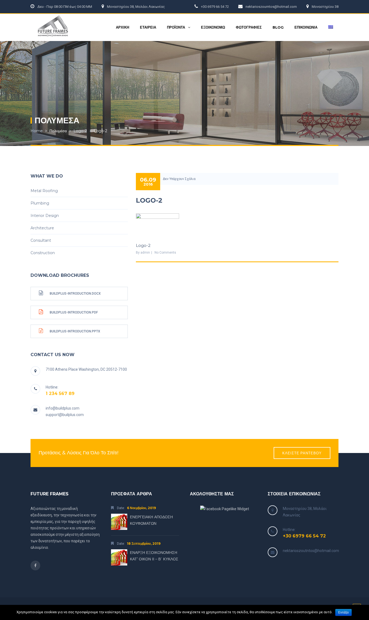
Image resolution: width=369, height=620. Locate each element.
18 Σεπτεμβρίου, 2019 (143, 543)
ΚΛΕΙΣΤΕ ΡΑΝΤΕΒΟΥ (302, 453)
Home (37, 130)
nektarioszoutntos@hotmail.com (311, 551)
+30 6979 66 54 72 (304, 536)
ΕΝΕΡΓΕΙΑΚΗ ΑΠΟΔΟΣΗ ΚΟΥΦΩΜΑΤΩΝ (151, 520)
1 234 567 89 (60, 393)
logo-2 (80, 130)
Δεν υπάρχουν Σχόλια (179, 179)
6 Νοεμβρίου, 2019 (141, 508)
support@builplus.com (65, 415)
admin (145, 252)
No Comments (165, 252)
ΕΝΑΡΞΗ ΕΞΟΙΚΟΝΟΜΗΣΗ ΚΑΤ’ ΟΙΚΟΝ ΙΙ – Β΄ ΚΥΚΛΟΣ (154, 555)
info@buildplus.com (62, 408)
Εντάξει (343, 612)
